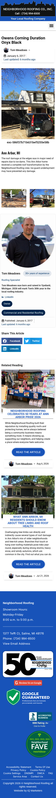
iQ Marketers (34, 790)
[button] (51, 26)
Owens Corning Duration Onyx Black (23, 40)
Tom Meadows (18, 50)
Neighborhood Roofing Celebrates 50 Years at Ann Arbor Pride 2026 (28, 414)
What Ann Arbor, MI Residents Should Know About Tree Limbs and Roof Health (28, 521)
